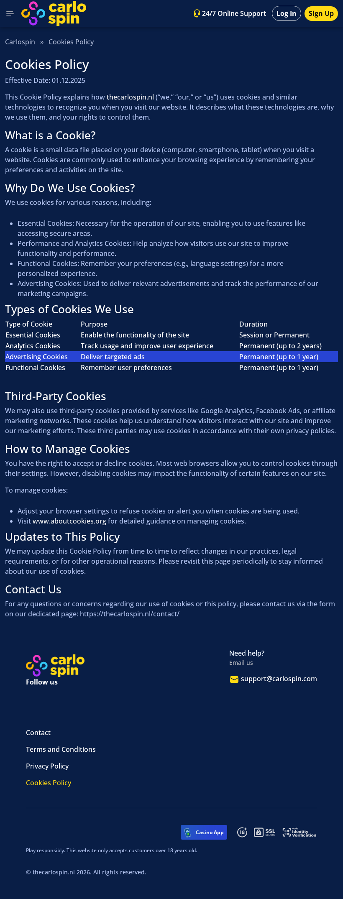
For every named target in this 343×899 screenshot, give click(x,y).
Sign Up (321, 13)
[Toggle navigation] (10, 13)
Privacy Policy (47, 766)
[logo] (53, 13)
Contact (38, 732)
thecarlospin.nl (130, 97)
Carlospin (20, 41)
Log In (286, 13)
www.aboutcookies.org (69, 521)
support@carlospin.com (279, 678)
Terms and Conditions (61, 749)
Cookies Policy (48, 782)
